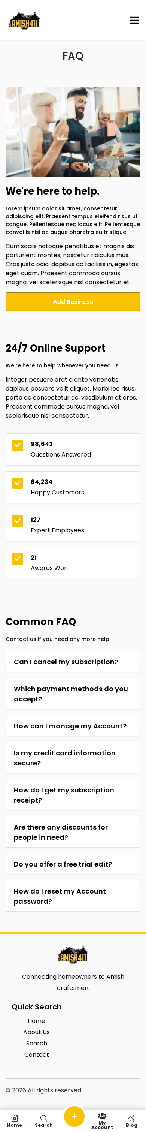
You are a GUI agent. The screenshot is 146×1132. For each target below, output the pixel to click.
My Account (102, 1125)
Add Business (73, 302)
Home (14, 1125)
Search (44, 1125)
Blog (131, 1125)
